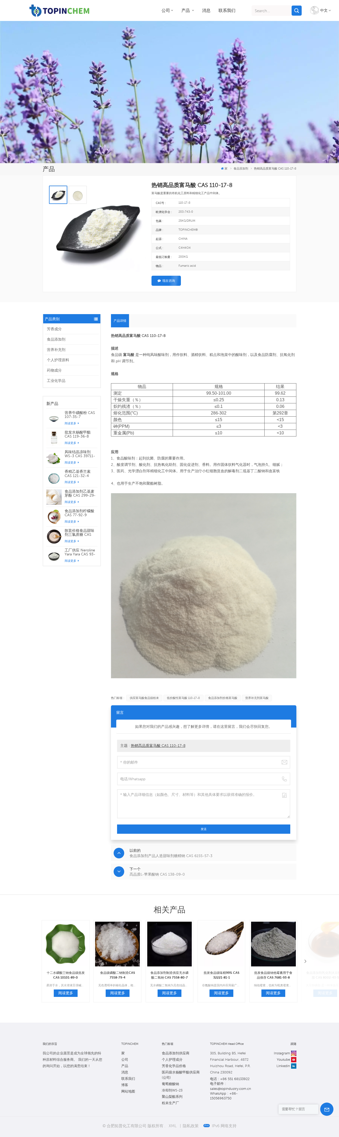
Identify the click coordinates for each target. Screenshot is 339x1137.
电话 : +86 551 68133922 (229, 1079)
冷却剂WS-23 (172, 1090)
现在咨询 (168, 281)
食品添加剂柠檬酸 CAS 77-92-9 (79, 513)
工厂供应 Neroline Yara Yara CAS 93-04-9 (80, 552)
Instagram (282, 1053)
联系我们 (226, 10)
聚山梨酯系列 (172, 1097)
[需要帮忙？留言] (326, 1109)
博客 (124, 1085)
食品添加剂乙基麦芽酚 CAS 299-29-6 (80, 493)
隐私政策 (191, 1125)
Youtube (283, 1060)
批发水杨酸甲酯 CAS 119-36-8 (78, 434)
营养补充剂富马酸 (257, 698)
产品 (186, 10)
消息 (206, 10)
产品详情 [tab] (120, 321)
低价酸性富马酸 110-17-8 (183, 698)
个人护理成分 (172, 1060)
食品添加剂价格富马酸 (222, 698)
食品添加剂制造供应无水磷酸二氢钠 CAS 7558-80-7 (169, 975)
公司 (166, 10)
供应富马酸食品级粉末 (144, 698)
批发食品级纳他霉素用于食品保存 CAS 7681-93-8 (273, 975)
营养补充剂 (56, 349)
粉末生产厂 (170, 1103)
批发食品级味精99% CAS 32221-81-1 (221, 975)
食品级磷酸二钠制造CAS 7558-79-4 (117, 975)
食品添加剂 (56, 339)
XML (173, 1125)
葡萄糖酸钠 (170, 1084)
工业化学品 (56, 380)
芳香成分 (54, 329)
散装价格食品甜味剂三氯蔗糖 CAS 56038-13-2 (79, 533)
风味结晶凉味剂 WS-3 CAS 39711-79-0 (80, 454)
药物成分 (54, 370)
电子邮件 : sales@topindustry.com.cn (230, 1086)
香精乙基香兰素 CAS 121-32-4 (78, 474)
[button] (305, 961)
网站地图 (128, 1091)
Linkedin (283, 1066)
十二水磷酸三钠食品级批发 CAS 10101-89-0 (66, 975)
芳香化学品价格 (174, 1066)
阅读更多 (71, 423)
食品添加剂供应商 (175, 1053)
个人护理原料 (58, 360)
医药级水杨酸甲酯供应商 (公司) (181, 1075)
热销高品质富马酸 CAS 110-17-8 (158, 745)
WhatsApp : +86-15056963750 (224, 1095)
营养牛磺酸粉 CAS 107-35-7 (80, 415)
